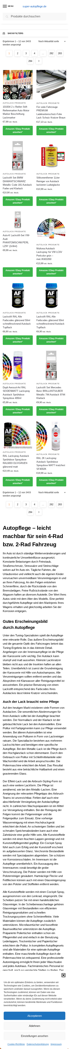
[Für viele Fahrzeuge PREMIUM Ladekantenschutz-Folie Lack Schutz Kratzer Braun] (51, 85)
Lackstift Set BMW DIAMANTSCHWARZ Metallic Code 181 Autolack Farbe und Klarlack (17, 183)
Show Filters (15, 33)
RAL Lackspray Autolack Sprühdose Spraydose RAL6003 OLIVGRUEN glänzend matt (16, 461)
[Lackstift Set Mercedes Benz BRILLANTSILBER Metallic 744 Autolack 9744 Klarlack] (51, 365)
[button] (63, 975)
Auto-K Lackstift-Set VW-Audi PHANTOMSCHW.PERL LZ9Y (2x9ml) (16, 241)
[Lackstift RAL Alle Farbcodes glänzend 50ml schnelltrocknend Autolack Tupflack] (18, 296)
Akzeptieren (34, 1015)
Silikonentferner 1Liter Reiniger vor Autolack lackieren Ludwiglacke (48, 181)
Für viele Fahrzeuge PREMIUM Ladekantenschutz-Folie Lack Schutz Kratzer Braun (50, 112)
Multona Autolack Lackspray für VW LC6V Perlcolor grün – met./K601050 (49, 254)
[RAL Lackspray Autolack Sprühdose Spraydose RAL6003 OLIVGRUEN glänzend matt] (18, 435)
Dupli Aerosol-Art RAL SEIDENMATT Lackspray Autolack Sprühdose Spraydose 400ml (16, 393)
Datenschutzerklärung (38, 1044)
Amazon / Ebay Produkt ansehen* (18, 130)
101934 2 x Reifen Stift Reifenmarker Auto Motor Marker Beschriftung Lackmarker (16, 112)
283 (60, 53)
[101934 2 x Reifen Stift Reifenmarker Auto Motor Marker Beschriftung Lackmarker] (18, 85)
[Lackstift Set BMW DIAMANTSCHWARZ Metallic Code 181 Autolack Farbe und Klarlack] (18, 156)
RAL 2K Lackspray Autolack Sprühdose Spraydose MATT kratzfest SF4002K (50, 463)
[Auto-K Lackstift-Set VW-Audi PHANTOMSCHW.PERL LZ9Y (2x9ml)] (18, 219)
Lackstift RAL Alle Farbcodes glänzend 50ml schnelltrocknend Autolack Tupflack (17, 322)
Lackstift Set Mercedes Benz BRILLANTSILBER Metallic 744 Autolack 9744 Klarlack (50, 393)
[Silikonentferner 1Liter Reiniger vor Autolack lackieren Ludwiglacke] (51, 156)
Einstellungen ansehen (34, 1035)
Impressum (56, 1044)
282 (51, 53)
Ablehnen (34, 1025)
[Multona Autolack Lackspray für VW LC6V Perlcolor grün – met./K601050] (51, 226)
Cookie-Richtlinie (16, 1044)
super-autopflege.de (34, 6)
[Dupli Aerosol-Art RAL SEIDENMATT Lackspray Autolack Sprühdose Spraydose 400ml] (18, 365)
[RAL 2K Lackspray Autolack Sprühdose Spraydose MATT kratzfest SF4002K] (51, 436)
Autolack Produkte (14, 103)
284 (30, 61)
